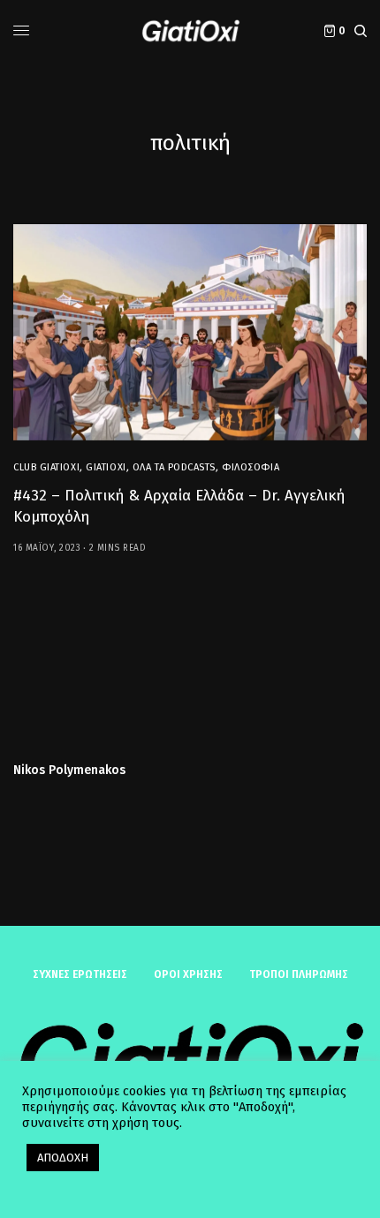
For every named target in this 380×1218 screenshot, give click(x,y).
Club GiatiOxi (46, 467)
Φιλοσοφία (250, 467)
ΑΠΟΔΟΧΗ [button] (62, 1157)
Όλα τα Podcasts (174, 467)
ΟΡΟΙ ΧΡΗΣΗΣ (188, 974)
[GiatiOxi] (190, 31)
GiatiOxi (105, 467)
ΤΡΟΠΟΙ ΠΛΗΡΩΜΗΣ (298, 974)
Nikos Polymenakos (69, 770)
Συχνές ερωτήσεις (80, 974)
